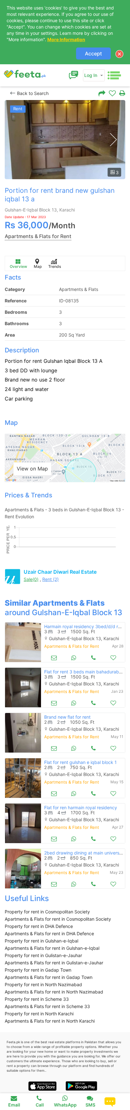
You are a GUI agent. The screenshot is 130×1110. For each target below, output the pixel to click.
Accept (93, 53)
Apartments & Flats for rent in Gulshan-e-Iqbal (52, 948)
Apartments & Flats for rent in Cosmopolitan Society (58, 919)
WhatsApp (65, 1104)
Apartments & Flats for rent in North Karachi (50, 1021)
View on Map (32, 468)
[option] (65, 139)
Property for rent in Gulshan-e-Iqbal (41, 940)
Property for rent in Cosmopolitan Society (47, 911)
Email (14, 1104)
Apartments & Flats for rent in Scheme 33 (47, 1006)
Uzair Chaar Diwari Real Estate (60, 572)
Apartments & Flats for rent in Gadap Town (48, 977)
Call (40, 1104)
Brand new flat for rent (67, 717)
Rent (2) (50, 579)
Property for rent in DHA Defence (39, 926)
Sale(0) (31, 579)
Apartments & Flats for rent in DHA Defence (49, 933)
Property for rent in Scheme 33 (37, 999)
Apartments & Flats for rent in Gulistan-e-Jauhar (54, 962)
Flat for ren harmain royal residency (80, 807)
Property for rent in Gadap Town (38, 970)
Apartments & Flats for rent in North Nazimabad (54, 991)
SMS (90, 1104)
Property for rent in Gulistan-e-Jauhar (43, 955)
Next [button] (113, 140)
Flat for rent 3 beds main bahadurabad (84, 671)
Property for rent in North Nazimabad (43, 984)
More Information (66, 39)
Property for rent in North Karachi (39, 1013)
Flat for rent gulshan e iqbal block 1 (80, 762)
